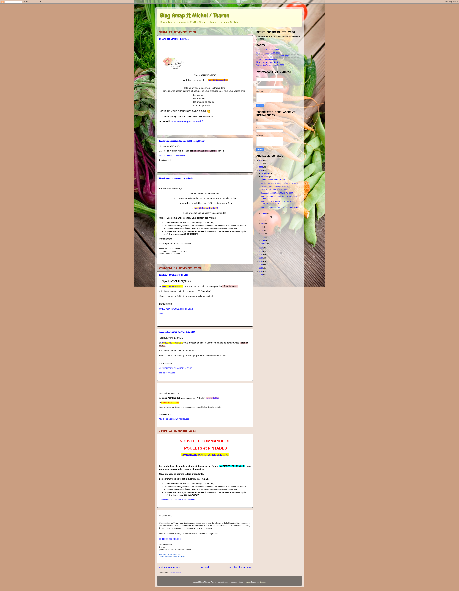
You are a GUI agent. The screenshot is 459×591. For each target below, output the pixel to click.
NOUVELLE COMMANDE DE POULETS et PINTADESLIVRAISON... (277, 203)
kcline (248, 582)
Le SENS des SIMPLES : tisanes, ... (174, 38)
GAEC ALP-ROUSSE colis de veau (174, 274)
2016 (261, 268)
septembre (265, 217)
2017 (261, 265)
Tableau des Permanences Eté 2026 (270, 65)
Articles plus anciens (240, 567)
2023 (261, 170)
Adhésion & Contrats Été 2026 (267, 50)
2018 (261, 261)
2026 (261, 160)
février (263, 240)
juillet (263, 223)
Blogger (262, 582)
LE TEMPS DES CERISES (170, 539)
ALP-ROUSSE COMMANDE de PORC (175, 368)
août (263, 220)
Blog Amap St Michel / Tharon (194, 15)
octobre (264, 213)
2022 (261, 248)
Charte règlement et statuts (266, 59)
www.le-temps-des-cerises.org (169, 554)
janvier (264, 244)
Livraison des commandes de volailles (176, 178)
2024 (261, 167)
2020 (261, 255)
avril (263, 233)
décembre (265, 173)
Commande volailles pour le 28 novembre (177, 500)
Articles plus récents (169, 567)
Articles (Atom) (175, 572)
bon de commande (167, 373)
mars (263, 237)
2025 (261, 164)
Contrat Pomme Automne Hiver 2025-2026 (272, 56)
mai (262, 230)
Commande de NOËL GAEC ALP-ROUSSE (177, 332)
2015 (261, 271)
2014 (261, 275)
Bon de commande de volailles (172, 155)
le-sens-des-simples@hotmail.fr (187, 121)
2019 (261, 258)
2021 (261, 251)
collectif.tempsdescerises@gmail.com (172, 556)
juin (262, 227)
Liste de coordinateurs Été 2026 (268, 62)
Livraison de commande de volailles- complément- (182, 141)
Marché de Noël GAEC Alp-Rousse (174, 419)
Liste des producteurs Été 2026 (268, 53)
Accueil (205, 567)
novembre (265, 177)
